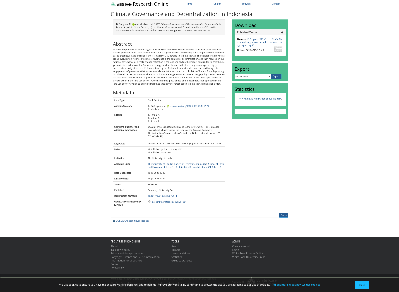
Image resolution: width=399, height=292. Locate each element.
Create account (241, 246)
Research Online (142, 4)
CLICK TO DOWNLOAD (277, 41)
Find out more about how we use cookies (295, 284)
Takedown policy (120, 250)
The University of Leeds (160, 163)
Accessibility (118, 267)
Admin (284, 215)
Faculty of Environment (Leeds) (190, 163)
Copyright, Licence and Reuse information (135, 257)
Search (217, 3)
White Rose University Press (248, 257)
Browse (246, 3)
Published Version (247, 32)
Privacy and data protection (127, 253)
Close (362, 284)
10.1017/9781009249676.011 (162, 195)
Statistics (176, 257)
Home (189, 3)
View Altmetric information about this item (260, 98)
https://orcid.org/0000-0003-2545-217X (189, 105)
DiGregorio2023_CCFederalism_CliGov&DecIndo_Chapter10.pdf (251, 42)
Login (235, 250)
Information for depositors (126, 260)
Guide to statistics (181, 260)
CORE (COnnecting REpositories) (132, 220)
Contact (276, 3)
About (114, 246)
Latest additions (180, 253)
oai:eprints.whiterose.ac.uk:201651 (169, 201)
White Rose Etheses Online (248, 253)
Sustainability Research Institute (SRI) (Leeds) (198, 167)
